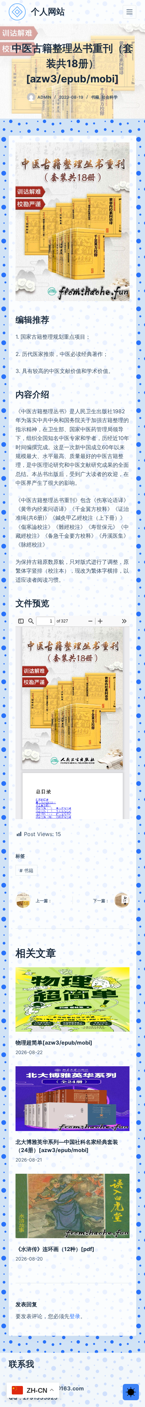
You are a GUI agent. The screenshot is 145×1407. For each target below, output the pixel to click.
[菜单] (129, 12)
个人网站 (48, 11)
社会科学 (110, 97)
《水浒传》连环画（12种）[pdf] (55, 1249)
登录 (74, 1316)
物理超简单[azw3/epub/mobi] (54, 1042)
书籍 (95, 97)
